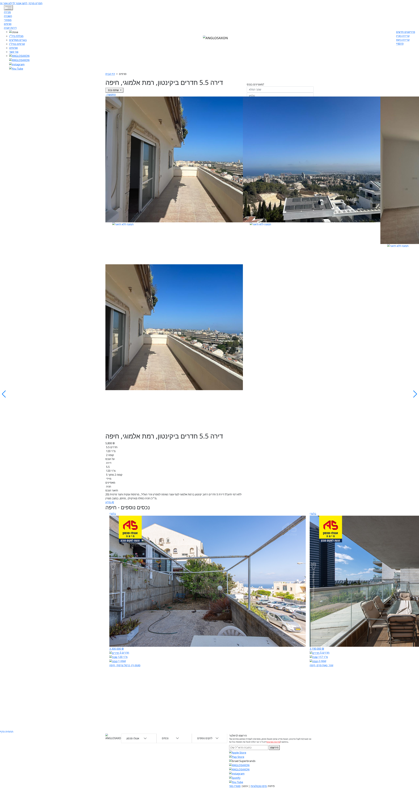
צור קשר (13, 52)
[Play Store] (236, 756)
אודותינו (13, 48)
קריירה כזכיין (403, 36)
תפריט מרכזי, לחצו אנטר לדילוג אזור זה (21, 3)
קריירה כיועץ (403, 40)
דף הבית (110, 74)
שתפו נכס (113, 90)
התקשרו (111, 94)
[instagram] (239, 765)
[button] (19, 32)
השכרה (8, 16)
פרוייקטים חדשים (405, 32)
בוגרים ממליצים (18, 40)
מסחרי (7, 20)
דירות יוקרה (10, 28)
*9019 (399, 44)
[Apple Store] (237, 752)
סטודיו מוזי (235, 786)
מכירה (7, 12)
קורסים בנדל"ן (17, 44)
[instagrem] (19, 56)
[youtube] (19, 60)
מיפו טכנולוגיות (259, 786)
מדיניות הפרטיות (273, 741)
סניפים (7, 24)
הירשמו (274, 747)
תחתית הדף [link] (6, 731)
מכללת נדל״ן (16, 36)
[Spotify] (234, 777)
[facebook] (17, 64)
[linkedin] (16, 68)
